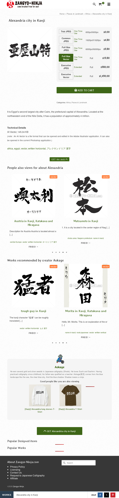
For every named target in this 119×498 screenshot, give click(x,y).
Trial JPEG (66, 31)
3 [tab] (59, 252)
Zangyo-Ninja (18, 486)
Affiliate (14, 478)
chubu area (72, 238)
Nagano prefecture (84, 238)
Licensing (15, 469)
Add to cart (86, 90)
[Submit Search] (64, 462)
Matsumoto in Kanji (85, 221)
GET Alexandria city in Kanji (61, 431)
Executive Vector (66, 76)
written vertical (100, 332)
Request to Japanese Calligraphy (27, 475)
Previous (10, 212)
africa (10, 148)
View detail (85, 248)
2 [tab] (56, 252)
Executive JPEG (66, 67)
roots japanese (82, 332)
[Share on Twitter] (106, 494)
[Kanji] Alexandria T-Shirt (70, 409)
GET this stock (58, 159)
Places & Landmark (79, 102)
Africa (68, 102)
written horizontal (37, 148)
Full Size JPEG (66, 49)
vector (24, 148)
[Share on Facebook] (100, 494)
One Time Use (78, 32)
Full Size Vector (66, 58)
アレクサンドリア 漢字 (59, 148)
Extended (78, 67)
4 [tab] (63, 252)
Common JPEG (66, 40)
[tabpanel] (33, 214)
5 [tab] (66, 252)
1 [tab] (52, 252)
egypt (17, 148)
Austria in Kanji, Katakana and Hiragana (33, 222)
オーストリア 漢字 (50, 242)
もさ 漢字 (43, 328)
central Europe (16, 242)
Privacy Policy (17, 466)
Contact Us (16, 472)
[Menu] (108, 4)
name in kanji (98, 238)
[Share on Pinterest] (112, 494)
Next (108, 212)
